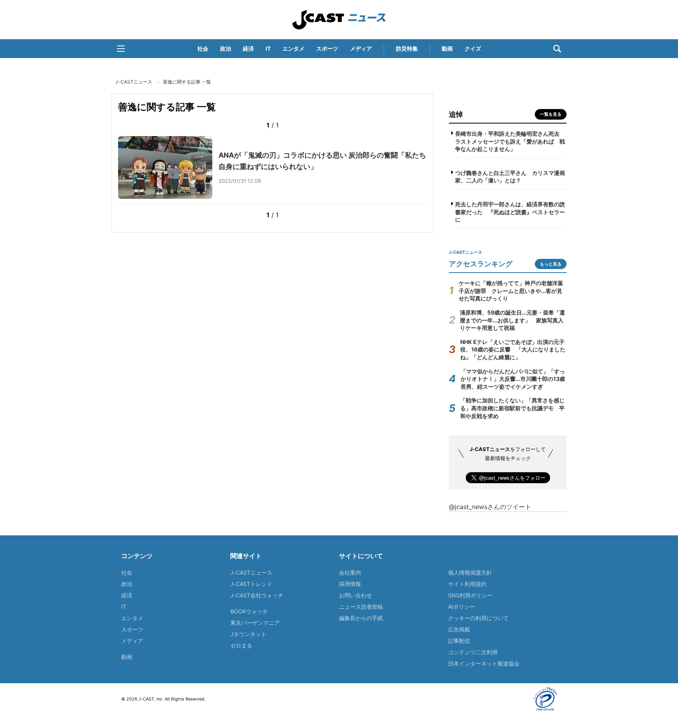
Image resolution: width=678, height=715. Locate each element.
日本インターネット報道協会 (483, 663)
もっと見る (550, 264)
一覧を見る (550, 114)
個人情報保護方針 (470, 572)
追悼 (456, 114)
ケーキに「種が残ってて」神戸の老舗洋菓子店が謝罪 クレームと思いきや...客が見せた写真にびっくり (511, 291)
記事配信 (459, 640)
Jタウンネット (248, 634)
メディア (361, 48)
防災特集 (407, 48)
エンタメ (293, 48)
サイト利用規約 (467, 583)
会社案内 (350, 572)
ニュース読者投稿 (361, 606)
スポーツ (327, 48)
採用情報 (350, 583)
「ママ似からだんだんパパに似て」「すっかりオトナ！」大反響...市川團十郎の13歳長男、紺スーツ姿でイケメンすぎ (513, 379)
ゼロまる (241, 645)
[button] (120, 48)
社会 (202, 48)
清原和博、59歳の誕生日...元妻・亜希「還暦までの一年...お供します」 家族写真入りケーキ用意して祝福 (512, 320)
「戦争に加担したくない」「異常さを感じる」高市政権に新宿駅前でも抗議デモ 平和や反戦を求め (512, 408)
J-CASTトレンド (251, 583)
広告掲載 (459, 629)
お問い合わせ (355, 595)
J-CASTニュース (339, 19)
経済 (248, 48)
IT (268, 48)
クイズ (473, 48)
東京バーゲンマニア (255, 622)
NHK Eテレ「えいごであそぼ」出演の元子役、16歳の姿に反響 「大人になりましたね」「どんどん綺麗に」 (512, 349)
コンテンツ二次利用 (473, 652)
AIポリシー (461, 606)
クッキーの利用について (478, 618)
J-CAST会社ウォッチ (256, 595)
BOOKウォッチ (249, 611)
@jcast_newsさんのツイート (490, 507)
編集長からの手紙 (361, 618)
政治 (225, 48)
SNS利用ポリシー (470, 595)
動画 (447, 48)
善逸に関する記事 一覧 (187, 82)
